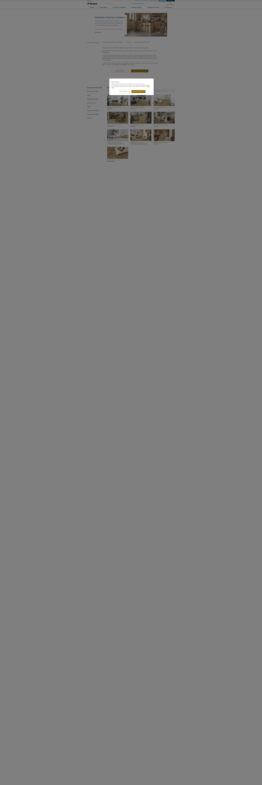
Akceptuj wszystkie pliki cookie (138, 91)
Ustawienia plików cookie (125, 91)
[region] (131, 86)
